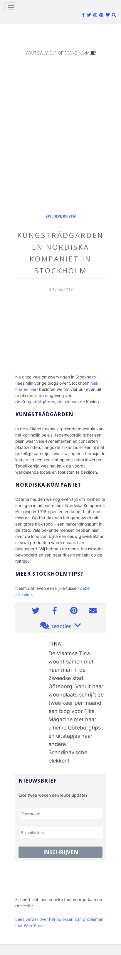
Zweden (53, 216)
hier (93, 383)
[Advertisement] (60, 125)
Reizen (69, 216)
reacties (61, 626)
